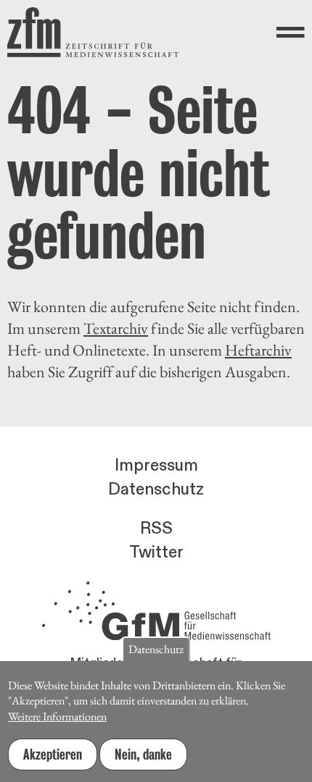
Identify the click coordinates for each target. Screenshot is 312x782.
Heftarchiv (258, 350)
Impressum (156, 465)
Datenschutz (156, 489)
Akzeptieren (52, 754)
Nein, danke (143, 754)
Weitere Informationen (57, 716)
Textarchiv (115, 328)
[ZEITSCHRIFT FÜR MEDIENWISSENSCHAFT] (93, 32)
